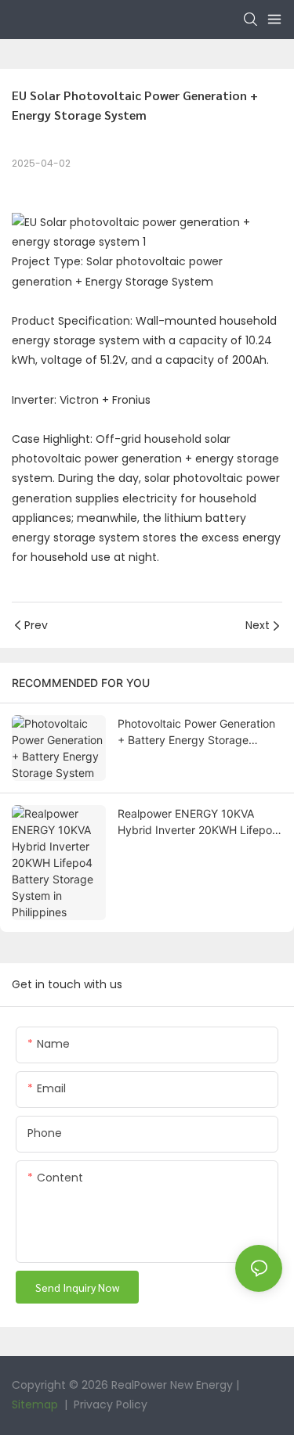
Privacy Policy (109, 1404)
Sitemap (35, 1404)
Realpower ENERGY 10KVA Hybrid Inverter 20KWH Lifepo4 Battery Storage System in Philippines (198, 822)
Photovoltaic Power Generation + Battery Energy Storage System (196, 732)
